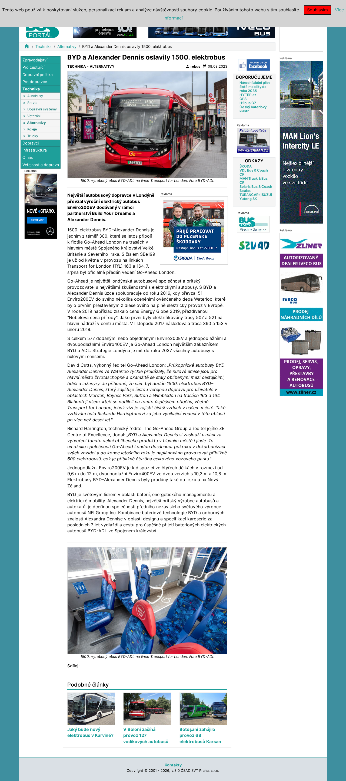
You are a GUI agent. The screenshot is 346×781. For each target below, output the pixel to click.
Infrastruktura (34, 150)
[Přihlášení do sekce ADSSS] (254, 245)
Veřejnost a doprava (40, 164)
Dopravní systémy (42, 109)
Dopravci (30, 143)
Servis (32, 102)
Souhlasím (317, 9)
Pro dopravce (34, 81)
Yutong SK (248, 199)
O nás (27, 157)
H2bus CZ (247, 103)
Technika (43, 46)
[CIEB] (301, 36)
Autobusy (35, 96)
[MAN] (301, 142)
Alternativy (66, 46)
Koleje (32, 129)
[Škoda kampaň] (194, 230)
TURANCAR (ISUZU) (255, 195)
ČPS (243, 99)
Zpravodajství (34, 60)
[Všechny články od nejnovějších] (253, 224)
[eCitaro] (40, 206)
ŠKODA (245, 166)
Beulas (245, 191)
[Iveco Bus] (211, 29)
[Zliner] (301, 314)
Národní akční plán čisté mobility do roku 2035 (254, 87)
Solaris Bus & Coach (255, 187)
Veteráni (34, 116)
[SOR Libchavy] (105, 29)
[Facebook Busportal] (254, 65)
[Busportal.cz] (42, 28)
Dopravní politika (37, 74)
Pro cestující (33, 67)
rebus (192, 66)
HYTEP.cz (247, 95)
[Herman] (253, 140)
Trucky (32, 136)
